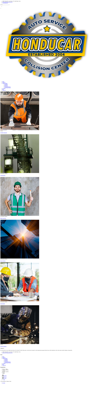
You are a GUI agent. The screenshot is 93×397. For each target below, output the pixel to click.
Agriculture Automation (3, 132)
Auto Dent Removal (7, 86)
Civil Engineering (2, 175)
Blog (3, 89)
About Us (3, 82)
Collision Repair (4, 83)
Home (3, 81)
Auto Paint (6, 360)
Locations (3, 88)
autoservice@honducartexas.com (7, 352)
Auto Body (6, 84)
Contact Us (4, 90)
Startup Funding (2, 303)
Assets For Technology (3, 346)
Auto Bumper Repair (7, 87)
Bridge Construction (3, 218)
